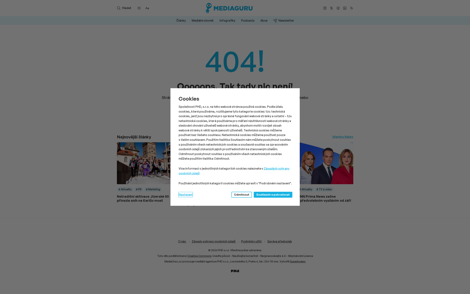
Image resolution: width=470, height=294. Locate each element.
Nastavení (186, 194)
